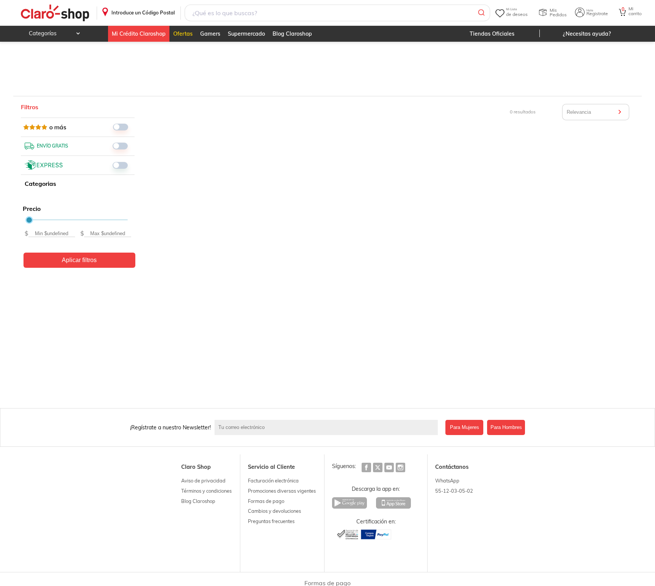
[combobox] (337, 13)
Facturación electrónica (273, 481)
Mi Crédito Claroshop (139, 33)
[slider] (29, 220)
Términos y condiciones (206, 491)
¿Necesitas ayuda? (587, 33)
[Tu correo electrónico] (328, 427)
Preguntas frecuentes (271, 521)
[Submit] (481, 13)
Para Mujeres (464, 427)
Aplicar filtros (79, 260)
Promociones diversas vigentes (282, 491)
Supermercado (246, 33)
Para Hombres (506, 427)
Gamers (210, 33)
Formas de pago (266, 501)
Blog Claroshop (292, 33)
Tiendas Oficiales (492, 33)
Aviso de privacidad (203, 481)
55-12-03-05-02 (454, 491)
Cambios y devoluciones (274, 511)
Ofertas (183, 33)
